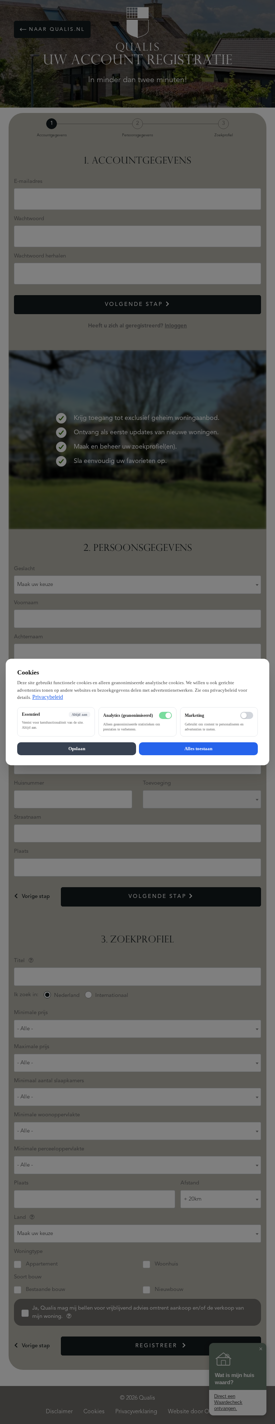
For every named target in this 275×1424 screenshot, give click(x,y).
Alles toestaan (198, 748)
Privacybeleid (47, 697)
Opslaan (76, 748)
